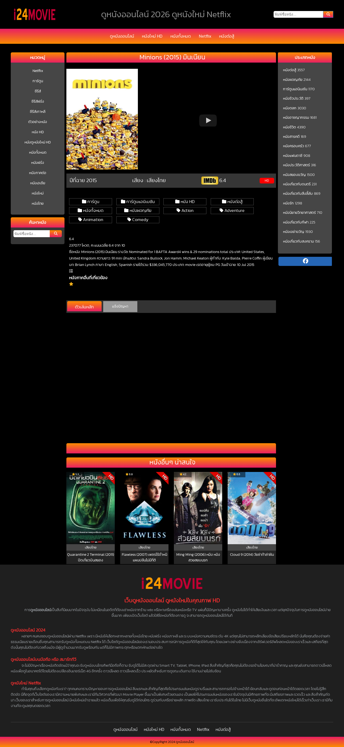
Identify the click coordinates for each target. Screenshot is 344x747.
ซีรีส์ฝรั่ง (37, 101)
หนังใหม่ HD (152, 36)
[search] (328, 14)
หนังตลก (289, 108)
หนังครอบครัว (293, 146)
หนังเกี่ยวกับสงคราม (298, 241)
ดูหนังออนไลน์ (122, 36)
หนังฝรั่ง (37, 163)
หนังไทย (38, 203)
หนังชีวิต (289, 127)
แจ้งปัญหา (120, 306)
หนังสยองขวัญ (294, 175)
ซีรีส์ (38, 91)
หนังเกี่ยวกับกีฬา (296, 222)
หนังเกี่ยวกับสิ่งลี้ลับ (298, 194)
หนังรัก (288, 203)
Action (187, 210)
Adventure (234, 210)
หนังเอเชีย (37, 183)
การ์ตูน (38, 81)
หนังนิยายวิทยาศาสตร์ (299, 213)
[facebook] (305, 261)
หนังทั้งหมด (180, 36)
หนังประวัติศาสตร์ (296, 165)
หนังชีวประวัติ (293, 98)
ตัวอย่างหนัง (37, 122)
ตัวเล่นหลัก (84, 307)
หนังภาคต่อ (37, 173)
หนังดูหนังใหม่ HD (37, 142)
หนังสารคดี (291, 137)
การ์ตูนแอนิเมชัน (140, 202)
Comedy (139, 220)
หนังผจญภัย (139, 210)
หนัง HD (38, 132)
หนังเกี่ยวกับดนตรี (297, 184)
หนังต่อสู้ (226, 36)
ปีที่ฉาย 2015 (83, 180)
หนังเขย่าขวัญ (293, 232)
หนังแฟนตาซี (292, 156)
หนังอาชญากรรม (296, 118)
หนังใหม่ (38, 193)
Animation (92, 220)
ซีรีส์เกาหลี (37, 112)
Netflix (205, 36)
